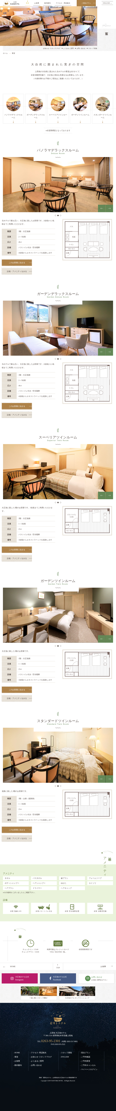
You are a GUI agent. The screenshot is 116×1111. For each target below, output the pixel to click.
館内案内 (47, 3)
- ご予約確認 (85, 1057)
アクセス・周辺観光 (63, 3)
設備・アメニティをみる (17, 271)
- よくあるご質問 (37, 1061)
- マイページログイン (88, 1069)
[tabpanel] (58, 184)
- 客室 (15, 1057)
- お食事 (16, 1061)
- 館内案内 (17, 1065)
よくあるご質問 (68, 48)
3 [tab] (60, 215)
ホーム (5, 53)
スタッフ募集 (92, 48)
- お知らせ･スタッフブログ (41, 1057)
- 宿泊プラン (85, 1053)
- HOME (16, 1053)
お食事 (36, 3)
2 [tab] (58, 215)
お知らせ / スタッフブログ (51, 48)
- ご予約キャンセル (88, 1065)
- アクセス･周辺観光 (38, 1053)
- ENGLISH (64, 1057)
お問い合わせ (81, 48)
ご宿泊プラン (86, 3)
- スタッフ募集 (66, 1053)
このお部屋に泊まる (17, 263)
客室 (27, 3)
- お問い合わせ (36, 1065)
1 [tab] (55, 215)
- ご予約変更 (85, 1061)
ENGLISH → (107, 3)
